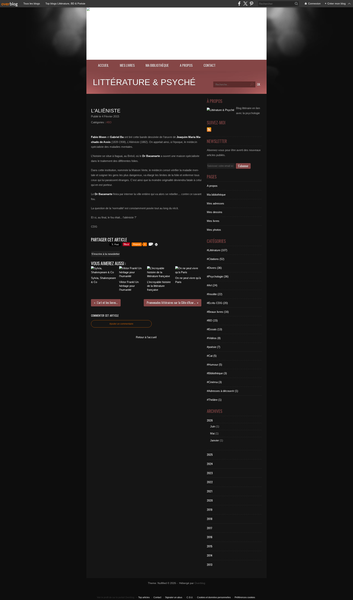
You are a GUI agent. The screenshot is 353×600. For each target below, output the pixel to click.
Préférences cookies (245, 597)
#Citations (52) (215, 259)
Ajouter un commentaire (121, 324)
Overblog (200, 583)
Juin (212, 426)
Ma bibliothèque (157, 65)
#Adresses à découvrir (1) (222, 390)
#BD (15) (212, 320)
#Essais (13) (214, 329)
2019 (209, 509)
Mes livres (127, 65)
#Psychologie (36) (218, 276)
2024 (210, 464)
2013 (209, 564)
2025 (210, 454)
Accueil (103, 65)
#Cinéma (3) (214, 382)
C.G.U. (190, 597)
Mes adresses (215, 203)
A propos (186, 65)
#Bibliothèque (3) (217, 373)
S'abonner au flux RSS (209, 129)
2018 (209, 519)
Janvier (214, 440)
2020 (210, 500)
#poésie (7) (213, 346)
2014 (209, 555)
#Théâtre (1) (214, 399)
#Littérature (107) (217, 250)
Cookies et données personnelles (214, 597)
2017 (209, 528)
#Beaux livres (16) (218, 311)
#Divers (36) (214, 267)
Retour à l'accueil (146, 337)
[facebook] (239, 3)
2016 (209, 537)
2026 (210, 420)
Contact (209, 65)
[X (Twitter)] (245, 3)
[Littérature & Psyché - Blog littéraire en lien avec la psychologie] (176, 58)
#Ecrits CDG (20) (217, 303)
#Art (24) (212, 285)
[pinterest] (251, 3)
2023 (210, 473)
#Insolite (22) (214, 294)
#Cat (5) (212, 355)
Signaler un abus (174, 597)
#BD (109, 122)
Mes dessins (214, 212)
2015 (209, 546)
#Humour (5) (214, 364)
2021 (209, 491)
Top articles (144, 597)
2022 (210, 482)
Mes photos (214, 229)
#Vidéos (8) (214, 338)
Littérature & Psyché (144, 82)
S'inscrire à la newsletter (105, 253)
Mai (212, 433)
